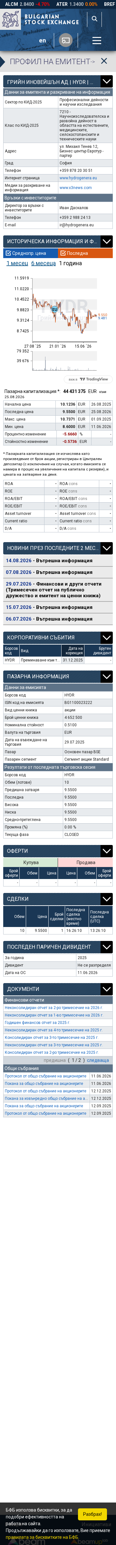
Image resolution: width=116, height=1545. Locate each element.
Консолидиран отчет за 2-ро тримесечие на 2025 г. (52, 1052)
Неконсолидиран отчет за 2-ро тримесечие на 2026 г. (54, 1007)
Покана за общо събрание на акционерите (44, 1083)
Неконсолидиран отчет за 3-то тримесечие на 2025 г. (54, 1045)
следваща (98, 1060)
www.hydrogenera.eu (78, 178)
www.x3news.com (76, 187)
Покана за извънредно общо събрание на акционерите (55, 1098)
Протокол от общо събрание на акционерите (45, 1076)
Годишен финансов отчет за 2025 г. (37, 1022)
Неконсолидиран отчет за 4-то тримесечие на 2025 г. (54, 1030)
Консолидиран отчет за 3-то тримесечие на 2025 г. (52, 1037)
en (42, 40)
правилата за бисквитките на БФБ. (42, 1537)
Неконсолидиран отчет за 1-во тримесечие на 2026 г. (54, 1015)
